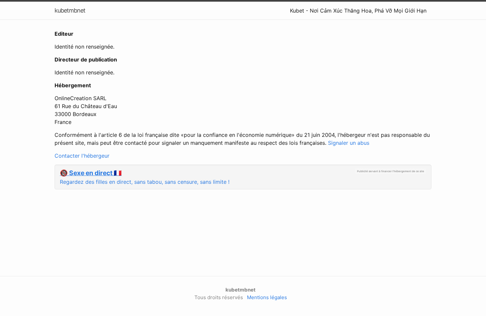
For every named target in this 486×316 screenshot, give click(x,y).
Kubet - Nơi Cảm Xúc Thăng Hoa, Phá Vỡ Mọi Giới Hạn (358, 10)
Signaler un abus (348, 142)
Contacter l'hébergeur (82, 155)
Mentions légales (267, 297)
